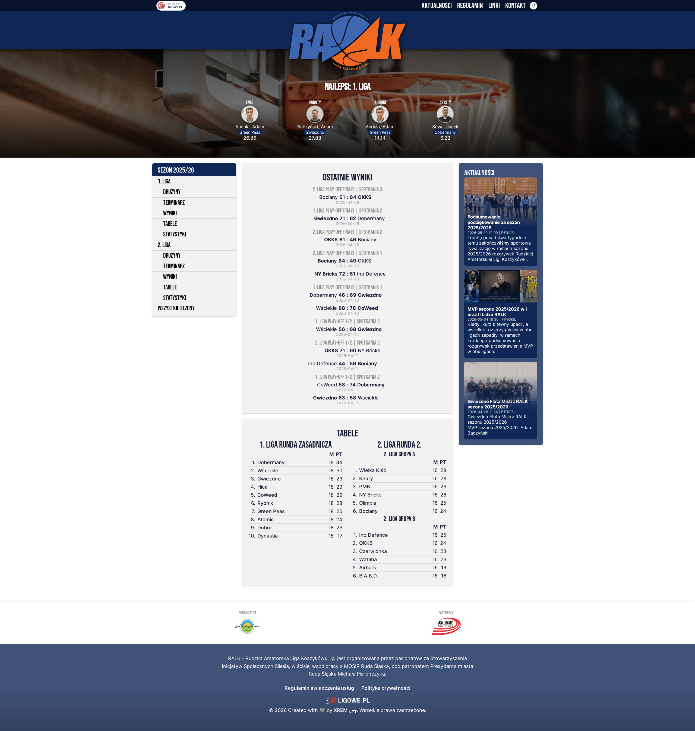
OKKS (366, 543)
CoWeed (267, 495)
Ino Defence (373, 535)
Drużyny (172, 192)
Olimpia (367, 503)
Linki (494, 5)
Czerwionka (373, 551)
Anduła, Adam (249, 126)
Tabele (170, 224)
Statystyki (174, 234)
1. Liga (164, 181)
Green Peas (249, 132)
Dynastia (267, 536)
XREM (345, 710)
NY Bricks (370, 495)
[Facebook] (533, 6)
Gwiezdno (315, 132)
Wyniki (170, 213)
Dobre (264, 527)
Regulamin (470, 5)
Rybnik (265, 503)
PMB (364, 486)
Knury (366, 478)
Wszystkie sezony (176, 308)
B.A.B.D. (368, 576)
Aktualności (437, 5)
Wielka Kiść (372, 470)
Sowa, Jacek (445, 126)
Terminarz (174, 203)
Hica (262, 487)
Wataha (368, 559)
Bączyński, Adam (315, 126)
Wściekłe (267, 470)
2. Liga (164, 245)
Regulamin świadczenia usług (319, 688)
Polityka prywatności (385, 688)
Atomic (265, 519)
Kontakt (515, 5)
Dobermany (445, 132)
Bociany (368, 511)
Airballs (367, 567)
